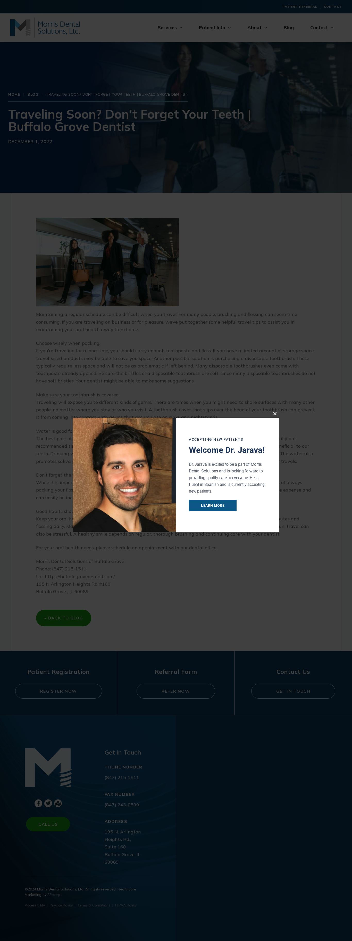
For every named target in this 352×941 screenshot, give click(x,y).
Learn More (212, 505)
